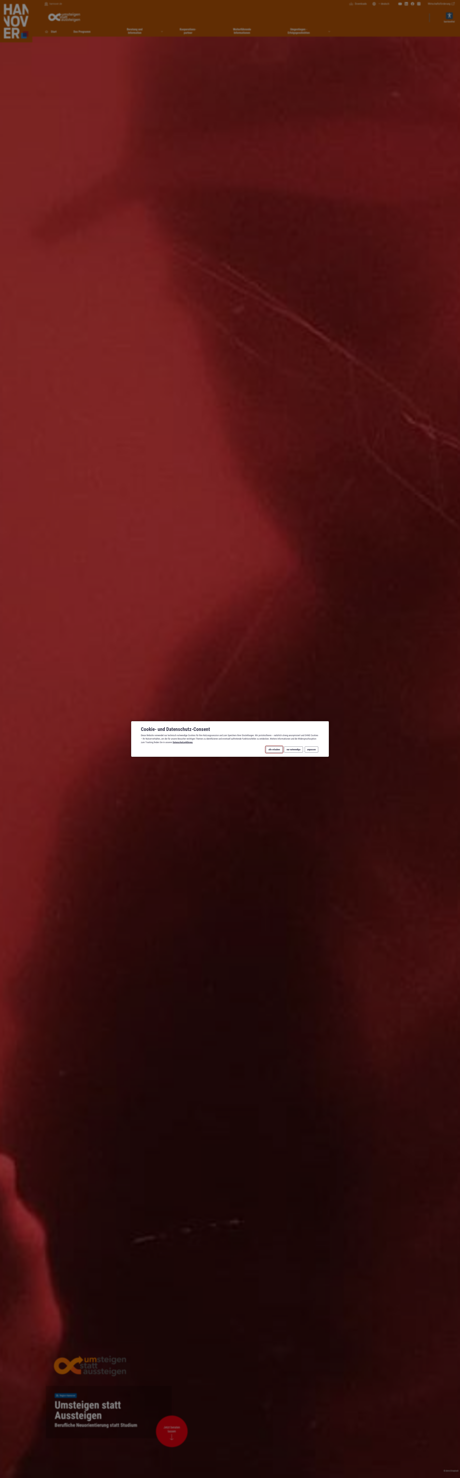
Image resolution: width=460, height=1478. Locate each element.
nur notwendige (293, 749)
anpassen (311, 749)
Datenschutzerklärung (183, 742)
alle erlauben (274, 749)
